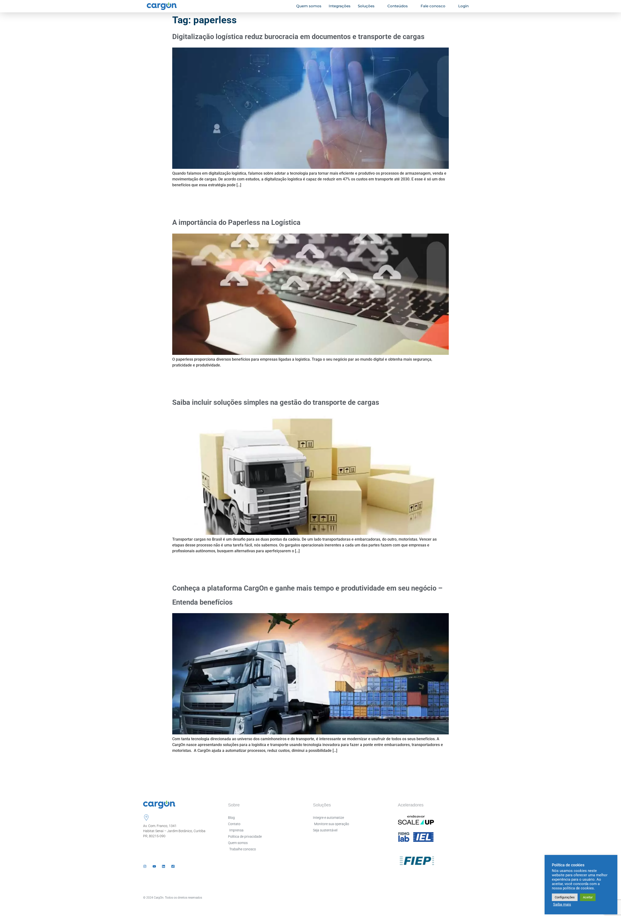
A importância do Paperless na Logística (236, 222)
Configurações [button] (565, 897)
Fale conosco (433, 6)
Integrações (340, 6)
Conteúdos (397, 6)
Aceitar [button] (588, 897)
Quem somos (308, 6)
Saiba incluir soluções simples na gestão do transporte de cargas (275, 402)
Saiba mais (562, 904)
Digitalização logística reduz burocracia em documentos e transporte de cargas (298, 36)
